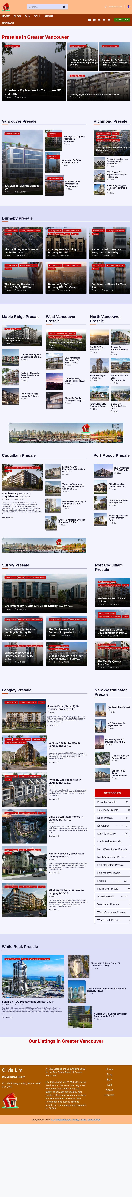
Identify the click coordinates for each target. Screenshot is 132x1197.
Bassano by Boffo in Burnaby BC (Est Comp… (63, 286)
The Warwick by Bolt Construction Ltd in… (31, 355)
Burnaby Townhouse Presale (30, 231)
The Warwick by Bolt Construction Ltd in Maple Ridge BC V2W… (114, 62)
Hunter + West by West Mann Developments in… (67, 855)
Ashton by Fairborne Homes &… (119, 349)
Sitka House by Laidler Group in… (118, 485)
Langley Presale (11, 703)
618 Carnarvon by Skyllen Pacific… (116, 724)
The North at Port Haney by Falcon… (30, 395)
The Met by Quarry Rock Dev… (109, 663)
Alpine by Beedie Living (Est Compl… (74, 399)
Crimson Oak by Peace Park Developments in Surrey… (66, 657)
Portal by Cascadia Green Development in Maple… (30, 375)
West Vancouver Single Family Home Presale (65, 337)
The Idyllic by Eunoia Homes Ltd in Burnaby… (22, 251)
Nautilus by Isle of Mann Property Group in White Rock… (110, 1015)
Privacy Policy (79, 1119)
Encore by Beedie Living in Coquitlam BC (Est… (71, 521)
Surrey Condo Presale (34, 620)
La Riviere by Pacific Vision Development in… (18, 339)
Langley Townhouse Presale (16, 743)
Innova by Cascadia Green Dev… (118, 406)
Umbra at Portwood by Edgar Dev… (118, 501)
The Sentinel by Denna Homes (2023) (75, 379)
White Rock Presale (12, 959)
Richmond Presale (103, 134)
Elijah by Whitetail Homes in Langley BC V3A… (66, 892)
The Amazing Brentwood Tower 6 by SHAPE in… (20, 286)
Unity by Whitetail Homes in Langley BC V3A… (66, 818)
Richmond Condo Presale (106, 137)
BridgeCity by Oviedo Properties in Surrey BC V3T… (19, 655)
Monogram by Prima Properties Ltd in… (71, 161)
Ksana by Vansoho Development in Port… (118, 517)
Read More (6, 517)
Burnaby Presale (11, 231)
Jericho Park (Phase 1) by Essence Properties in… (63, 707)
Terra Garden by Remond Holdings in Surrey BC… (20, 631)
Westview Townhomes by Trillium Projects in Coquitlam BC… (73, 486)
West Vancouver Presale (58, 333)
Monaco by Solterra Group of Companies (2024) (105, 964)
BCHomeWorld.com (61, 1119)
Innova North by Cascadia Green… (99, 405)
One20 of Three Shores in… (97, 348)
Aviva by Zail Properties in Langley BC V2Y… (65, 781)
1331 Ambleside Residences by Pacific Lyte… (72, 360)
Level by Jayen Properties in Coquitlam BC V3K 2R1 (95, 94)
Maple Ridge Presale (78, 46)
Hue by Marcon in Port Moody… (122, 469)
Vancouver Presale (12, 134)
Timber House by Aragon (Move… (120, 757)
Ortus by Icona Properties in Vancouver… (72, 183)
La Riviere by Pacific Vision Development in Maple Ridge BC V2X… (84, 62)
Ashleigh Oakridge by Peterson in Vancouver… (74, 138)
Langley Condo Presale (28, 703)
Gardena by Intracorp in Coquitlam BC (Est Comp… (74, 503)
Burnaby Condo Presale (72, 231)
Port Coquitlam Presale (107, 582)
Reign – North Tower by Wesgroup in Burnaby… (106, 251)
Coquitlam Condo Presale (30, 468)
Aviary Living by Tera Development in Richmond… (117, 161)
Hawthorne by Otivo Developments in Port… (112, 631)
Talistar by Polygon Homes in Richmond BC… (117, 187)
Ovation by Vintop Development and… (115, 740)
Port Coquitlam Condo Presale (109, 585)
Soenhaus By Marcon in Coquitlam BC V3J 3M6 (16, 495)
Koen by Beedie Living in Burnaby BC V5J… (63, 251)
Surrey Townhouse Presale (35, 577)
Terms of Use (93, 1119)
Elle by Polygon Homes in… (98, 377)
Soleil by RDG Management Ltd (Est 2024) (28, 1001)
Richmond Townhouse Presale (108, 140)
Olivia (9, 97)
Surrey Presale (10, 577)
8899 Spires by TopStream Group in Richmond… (117, 174)
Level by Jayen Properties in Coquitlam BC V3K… (73, 469)
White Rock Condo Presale (39, 959)
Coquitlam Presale (12, 46)
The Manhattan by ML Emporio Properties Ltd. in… (66, 631)
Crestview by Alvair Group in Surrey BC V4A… (39, 605)
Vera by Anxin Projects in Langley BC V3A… (64, 744)
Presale (115, 134)
